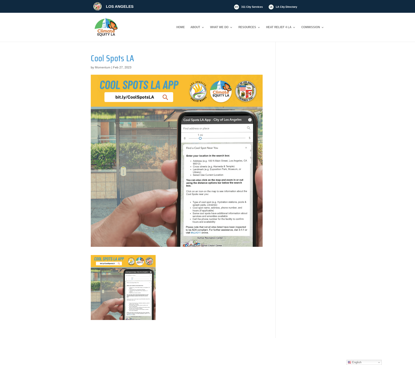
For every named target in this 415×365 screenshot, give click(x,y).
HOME (180, 27)
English (356, 362)
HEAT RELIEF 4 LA (278, 27)
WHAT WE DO (219, 27)
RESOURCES (247, 27)
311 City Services (252, 6)
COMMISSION (310, 27)
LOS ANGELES (120, 6)
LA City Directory (286, 6)
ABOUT (195, 27)
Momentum (102, 67)
